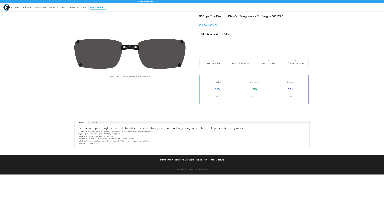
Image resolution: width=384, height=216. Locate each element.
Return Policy (202, 160)
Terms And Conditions (184, 160)
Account (220, 160)
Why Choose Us (50, 7)
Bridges (25, 7)
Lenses (37, 7)
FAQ (63, 7)
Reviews (94, 123)
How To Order (12, 7)
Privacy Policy (166, 160)
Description (81, 123)
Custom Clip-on (97, 7)
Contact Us (73, 7)
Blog (212, 160)
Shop (83, 7)
